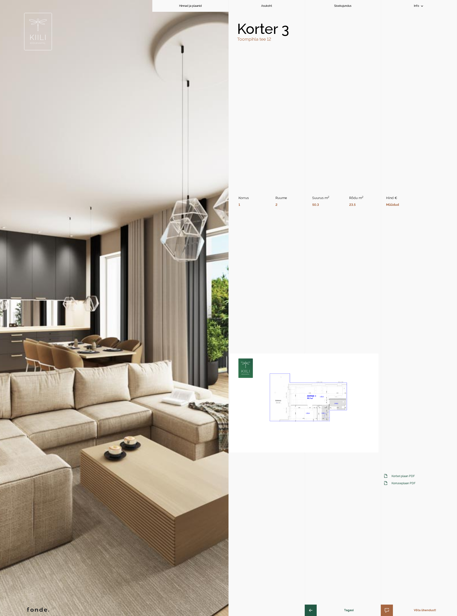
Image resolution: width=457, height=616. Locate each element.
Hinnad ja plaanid (190, 5)
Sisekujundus (342, 5)
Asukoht (266, 5)
